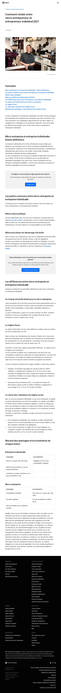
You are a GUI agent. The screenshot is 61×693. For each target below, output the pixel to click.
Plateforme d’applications (38, 594)
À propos (34, 637)
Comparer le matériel (10, 623)
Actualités (34, 640)
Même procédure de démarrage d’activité (20, 97)
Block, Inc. (53, 685)
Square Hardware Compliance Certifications (44, 682)
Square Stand (8, 618)
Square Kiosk (8, 621)
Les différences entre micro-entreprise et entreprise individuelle (28, 100)
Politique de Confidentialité (48, 672)
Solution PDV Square (37, 564)
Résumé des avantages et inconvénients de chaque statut (25, 109)
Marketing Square (36, 589)
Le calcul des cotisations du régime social (20, 107)
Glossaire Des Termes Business (40, 623)
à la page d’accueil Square (15, 9)
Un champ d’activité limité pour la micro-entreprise (23, 102)
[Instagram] (55, 662)
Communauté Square (37, 618)
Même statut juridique (13, 95)
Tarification (35, 611)
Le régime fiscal (11, 104)
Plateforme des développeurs (13, 635)
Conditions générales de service (47, 670)
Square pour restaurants (38, 571)
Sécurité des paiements (11, 576)
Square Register (9, 613)
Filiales (33, 645)
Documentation (9, 637)
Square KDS (35, 574)
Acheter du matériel (10, 626)
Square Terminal (9, 616)
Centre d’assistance (37, 613)
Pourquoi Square (36, 608)
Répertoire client (36, 586)
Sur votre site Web (10, 571)
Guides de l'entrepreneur (38, 621)
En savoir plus (30, 184)
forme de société (16, 220)
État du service (35, 626)
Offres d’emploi (36, 642)
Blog (33, 628)
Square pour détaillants (38, 579)
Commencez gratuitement (30, 270)
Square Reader (9, 611)
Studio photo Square (37, 599)
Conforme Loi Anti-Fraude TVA (48, 687)
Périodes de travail (36, 584)
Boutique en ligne (36, 566)
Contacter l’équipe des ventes (40, 616)
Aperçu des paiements (11, 564)
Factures (7, 574)
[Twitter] (50, 662)
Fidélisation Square (37, 591)
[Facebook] (53, 662)
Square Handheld (9, 608)
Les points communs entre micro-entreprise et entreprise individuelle (29, 92)
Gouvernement (52, 677)
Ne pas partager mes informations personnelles (43, 667)
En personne (8, 566)
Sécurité (53, 675)
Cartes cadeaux (36, 596)
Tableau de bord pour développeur (14, 640)
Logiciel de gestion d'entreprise (40, 601)
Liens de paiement (36, 569)
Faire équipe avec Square (38, 635)
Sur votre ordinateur (10, 569)
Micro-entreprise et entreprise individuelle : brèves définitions (27, 90)
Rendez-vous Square (37, 576)
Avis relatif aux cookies (50, 680)
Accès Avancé (35, 581)
